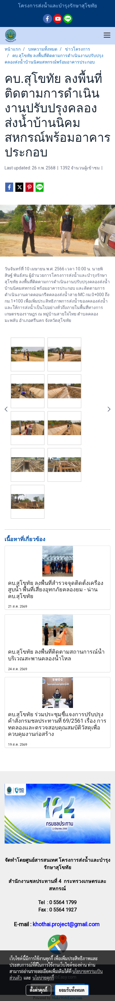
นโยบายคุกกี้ (43, 977)
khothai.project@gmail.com (66, 924)
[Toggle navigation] (107, 35)
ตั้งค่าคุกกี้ (38, 990)
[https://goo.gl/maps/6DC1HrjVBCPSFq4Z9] (57, 944)
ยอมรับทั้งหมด (72, 990)
